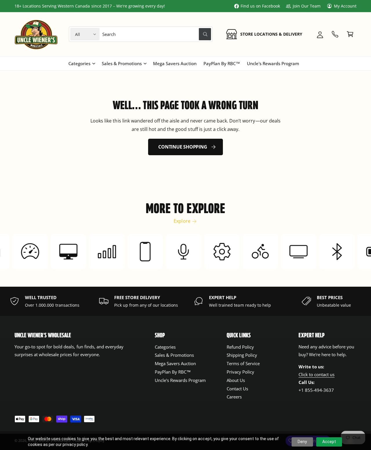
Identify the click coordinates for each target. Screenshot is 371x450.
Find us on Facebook (260, 6)
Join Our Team (306, 6)
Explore (182, 221)
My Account (345, 6)
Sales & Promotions (122, 63)
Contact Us (237, 389)
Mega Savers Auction (175, 363)
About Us (236, 380)
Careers (234, 397)
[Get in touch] (335, 34)
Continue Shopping (182, 147)
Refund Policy (240, 347)
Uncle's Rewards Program (180, 380)
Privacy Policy (240, 372)
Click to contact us (316, 374)
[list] (185, 301)
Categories (79, 63)
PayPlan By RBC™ (173, 372)
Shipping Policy (242, 355)
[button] (350, 34)
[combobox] (157, 34)
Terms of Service (243, 363)
